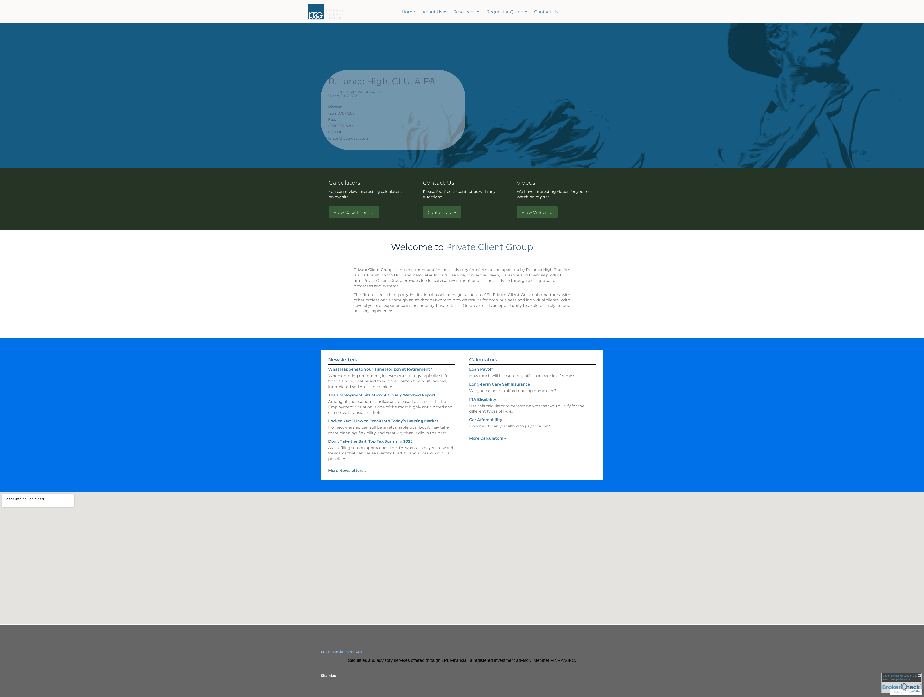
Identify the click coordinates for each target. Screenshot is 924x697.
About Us (432, 11)
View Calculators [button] (351, 212)
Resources (464, 11)
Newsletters (342, 359)
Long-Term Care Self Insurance (499, 384)
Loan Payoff (481, 369)
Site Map (328, 675)
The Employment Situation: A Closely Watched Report (382, 395)
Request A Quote (504, 11)
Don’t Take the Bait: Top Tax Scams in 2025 (370, 441)
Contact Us (546, 11)
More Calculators (487, 438)
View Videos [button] (535, 212)
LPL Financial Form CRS (342, 652)
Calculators (483, 359)
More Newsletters (347, 470)
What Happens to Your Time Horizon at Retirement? (380, 369)
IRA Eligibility (482, 399)
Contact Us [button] (439, 212)
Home (408, 11)
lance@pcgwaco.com (349, 138)
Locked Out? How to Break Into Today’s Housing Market (383, 421)
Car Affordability (485, 419)
